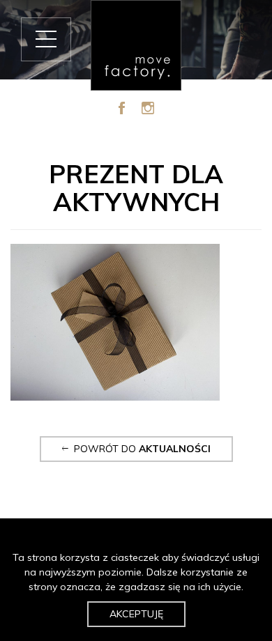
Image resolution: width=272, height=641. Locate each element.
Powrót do (139, 448)
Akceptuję (136, 614)
